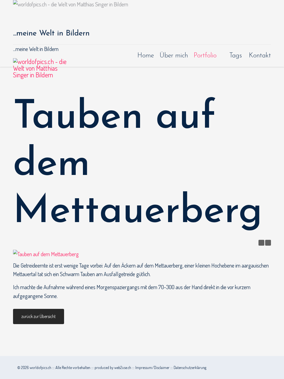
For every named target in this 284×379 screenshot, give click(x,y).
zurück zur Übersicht (38, 316)
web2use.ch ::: (124, 367)
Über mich (173, 55)
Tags (235, 55)
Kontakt (260, 55)
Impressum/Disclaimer (152, 367)
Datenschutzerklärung (190, 367)
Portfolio (205, 55)
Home (145, 55)
